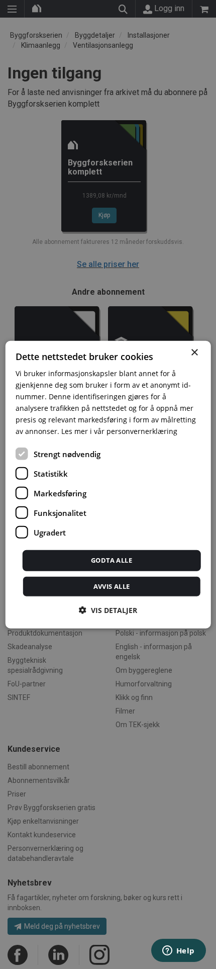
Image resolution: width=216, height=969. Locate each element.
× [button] (194, 352)
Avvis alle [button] (111, 586)
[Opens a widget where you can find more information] (178, 951)
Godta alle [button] (111, 560)
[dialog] (108, 484)
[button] (108, 610)
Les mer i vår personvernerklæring (119, 431)
